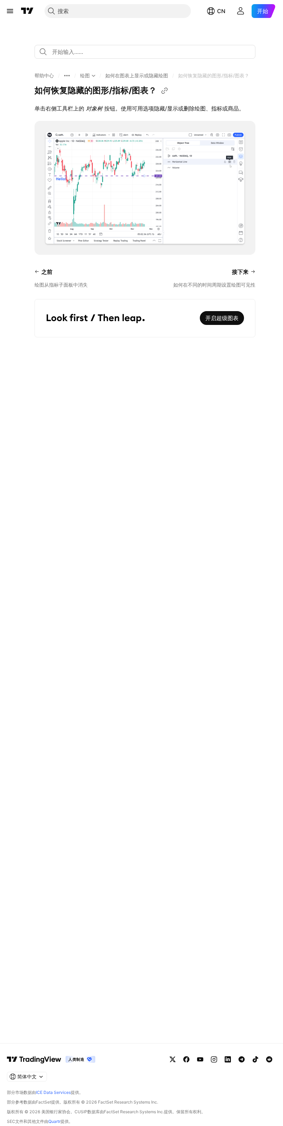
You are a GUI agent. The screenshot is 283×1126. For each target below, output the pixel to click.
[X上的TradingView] (172, 1059)
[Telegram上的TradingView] (241, 1059)
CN (221, 11)
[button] (44, 76)
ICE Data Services (53, 1092)
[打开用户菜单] (240, 11)
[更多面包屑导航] (67, 76)
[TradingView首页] (27, 11)
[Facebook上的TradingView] (186, 1059)
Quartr (54, 1121)
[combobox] (145, 52)
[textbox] (147, 52)
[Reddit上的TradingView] (269, 1059)
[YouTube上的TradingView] (200, 1059)
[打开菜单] (10, 11)
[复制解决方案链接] (164, 91)
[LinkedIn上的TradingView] (228, 1059)
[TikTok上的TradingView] (255, 1059)
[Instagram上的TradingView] (214, 1059)
